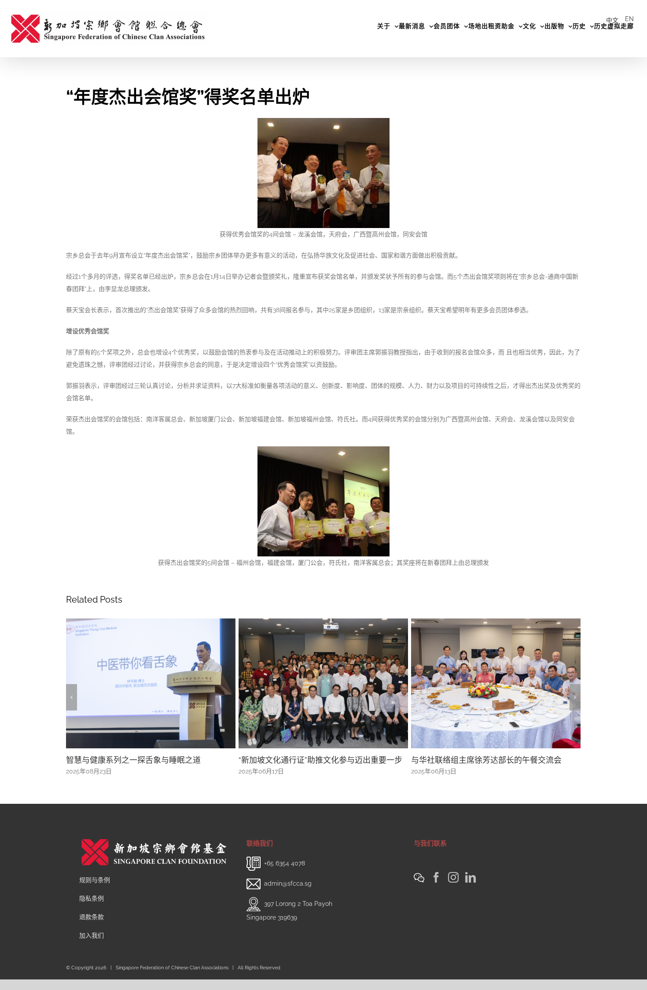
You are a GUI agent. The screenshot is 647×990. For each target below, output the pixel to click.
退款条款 (91, 916)
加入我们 (91, 935)
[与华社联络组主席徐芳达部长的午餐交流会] (323, 682)
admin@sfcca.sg (288, 883)
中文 (612, 20)
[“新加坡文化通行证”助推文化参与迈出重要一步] (150, 682)
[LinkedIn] (470, 877)
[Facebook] (436, 877)
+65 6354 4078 (284, 862)
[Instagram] (453, 877)
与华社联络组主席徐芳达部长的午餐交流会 (314, 760)
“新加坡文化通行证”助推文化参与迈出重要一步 (148, 760)
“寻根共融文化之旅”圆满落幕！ (465, 760)
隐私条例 (91, 898)
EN (629, 18)
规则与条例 (94, 879)
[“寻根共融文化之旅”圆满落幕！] (496, 682)
